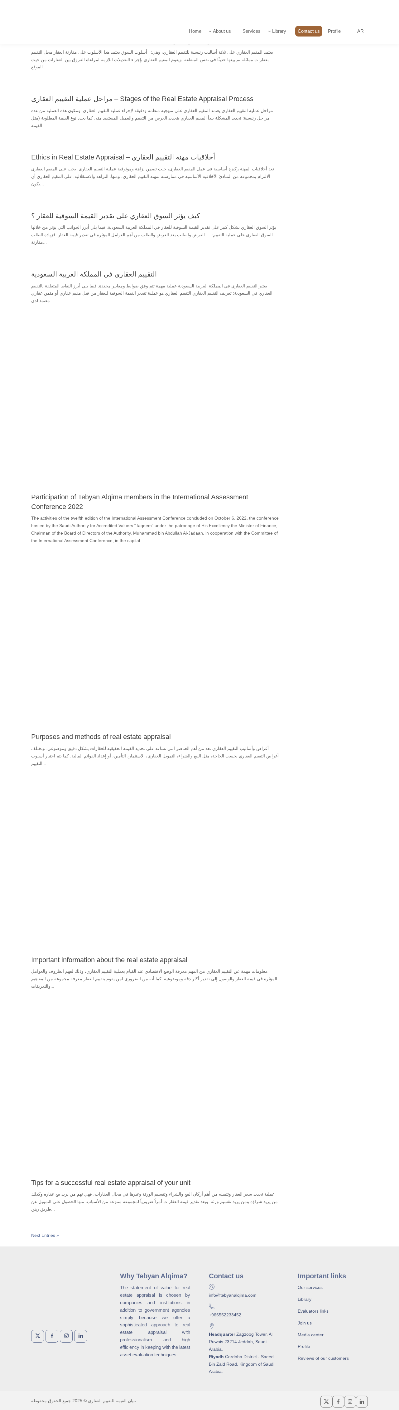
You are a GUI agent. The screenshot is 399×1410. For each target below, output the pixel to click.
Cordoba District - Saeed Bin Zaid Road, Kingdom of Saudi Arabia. (241, 1364)
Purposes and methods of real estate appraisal (101, 737)
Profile (304, 1346)
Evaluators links (313, 1311)
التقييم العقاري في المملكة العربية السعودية (94, 274)
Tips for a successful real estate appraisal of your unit (110, 1183)
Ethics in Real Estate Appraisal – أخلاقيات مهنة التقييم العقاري (123, 157)
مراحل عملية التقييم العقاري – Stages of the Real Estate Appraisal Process (142, 99)
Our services (310, 1287)
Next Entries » (45, 1235)
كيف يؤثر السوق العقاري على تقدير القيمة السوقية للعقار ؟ (115, 216)
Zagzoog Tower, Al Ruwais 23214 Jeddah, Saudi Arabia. (240, 1342)
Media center (311, 1334)
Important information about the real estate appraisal (109, 960)
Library (304, 1299)
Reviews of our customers (323, 1358)
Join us (305, 1322)
